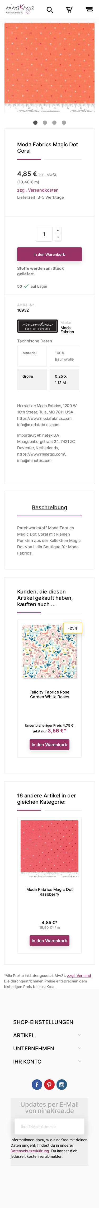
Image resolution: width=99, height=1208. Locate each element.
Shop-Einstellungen (43, 1022)
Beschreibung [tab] (49, 507)
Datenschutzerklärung (30, 1151)
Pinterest (49, 1084)
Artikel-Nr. (26, 305)
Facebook (37, 1084)
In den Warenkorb (49, 254)
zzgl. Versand (79, 975)
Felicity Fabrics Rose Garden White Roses (49, 694)
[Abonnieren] (76, 1126)
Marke (65, 322)
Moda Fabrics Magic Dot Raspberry (49, 892)
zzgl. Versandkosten (38, 190)
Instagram (61, 1084)
